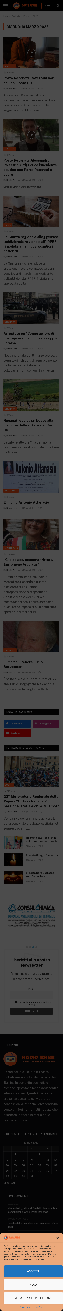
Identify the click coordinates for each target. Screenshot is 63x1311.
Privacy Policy (25, 1307)
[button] (57, 1238)
